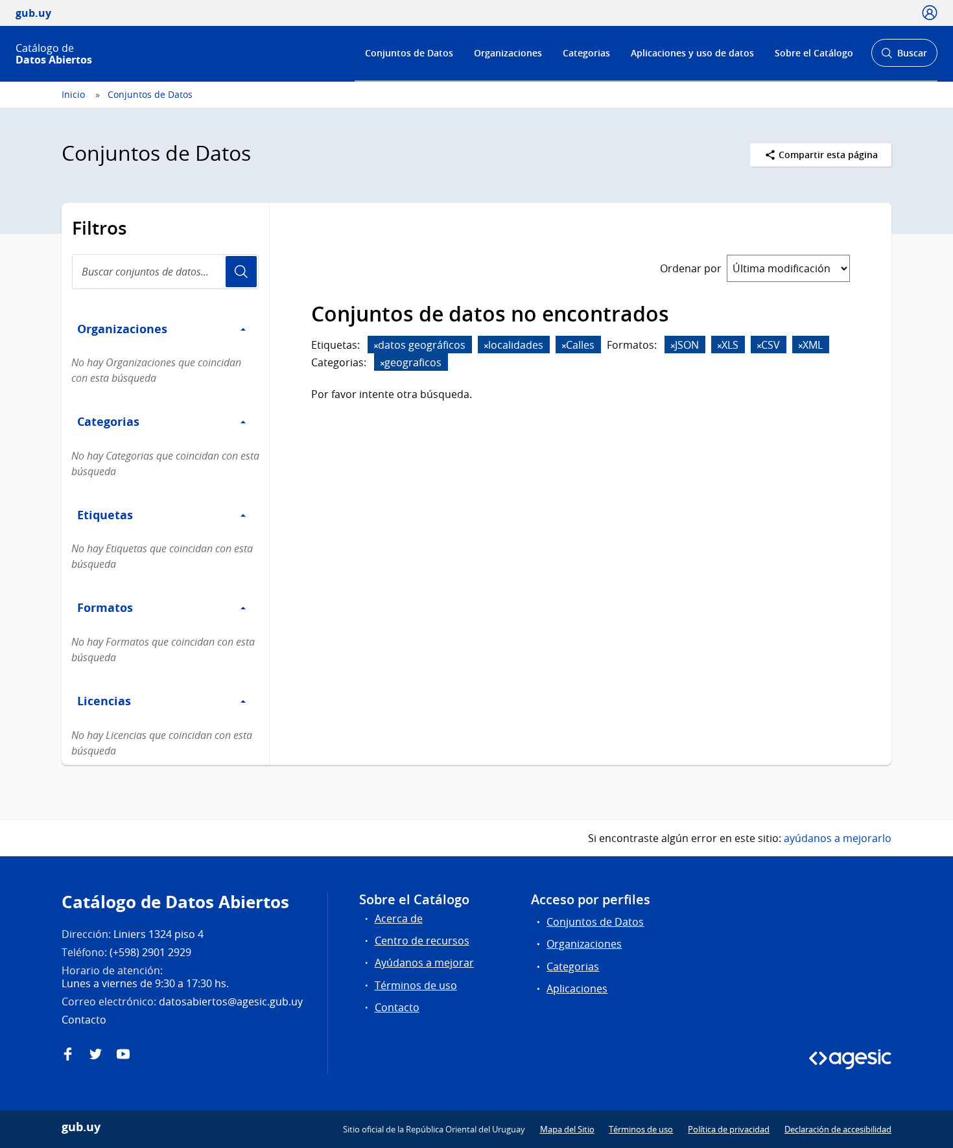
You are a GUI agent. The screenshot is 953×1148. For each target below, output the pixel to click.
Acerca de (399, 918)
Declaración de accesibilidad (837, 1129)
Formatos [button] (105, 607)
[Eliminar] (376, 346)
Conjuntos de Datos (409, 53)
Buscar (904, 57)
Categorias (586, 53)
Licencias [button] (104, 700)
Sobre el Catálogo (814, 53)
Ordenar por (691, 268)
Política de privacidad (729, 1129)
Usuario (241, 271)
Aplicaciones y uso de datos (692, 53)
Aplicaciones (577, 988)
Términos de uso (416, 985)
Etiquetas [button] (105, 514)
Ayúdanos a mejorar (424, 962)
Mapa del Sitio (567, 1129)
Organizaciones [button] (122, 328)
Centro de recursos (422, 940)
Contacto (397, 1007)
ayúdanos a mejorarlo (837, 838)
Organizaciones (508, 53)
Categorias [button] (108, 421)
